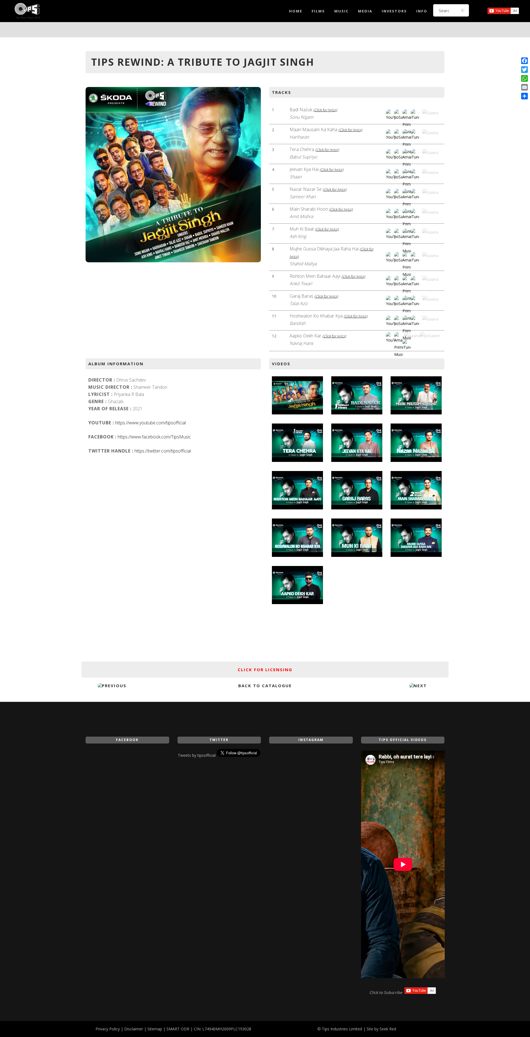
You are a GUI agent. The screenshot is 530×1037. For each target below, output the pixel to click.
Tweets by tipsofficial (197, 755)
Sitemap (154, 1028)
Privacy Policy (108, 1028)
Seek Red (388, 1028)
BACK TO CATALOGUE (265, 685)
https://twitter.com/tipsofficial (162, 451)
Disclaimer (133, 1028)
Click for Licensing (265, 669)
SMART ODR (177, 1028)
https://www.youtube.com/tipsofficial (150, 423)
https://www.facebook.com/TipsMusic (154, 437)
